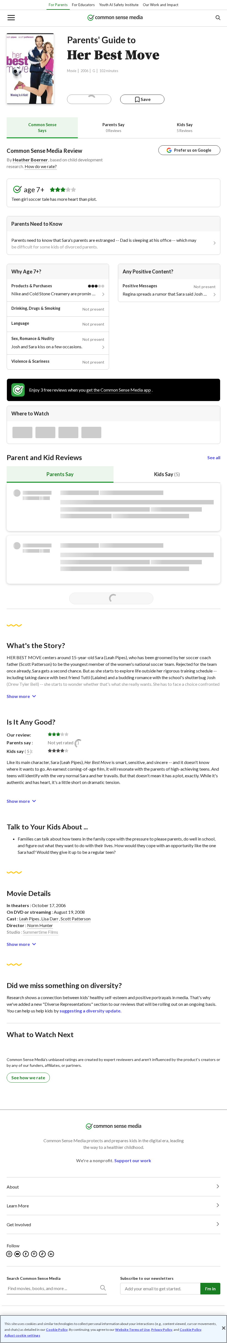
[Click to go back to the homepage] (115, 18)
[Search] (103, 1288)
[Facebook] (26, 1254)
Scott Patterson (76, 918)
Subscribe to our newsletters (147, 1278)
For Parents (58, 4)
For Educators (83, 4)
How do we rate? (41, 166)
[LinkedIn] (51, 1254)
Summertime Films (40, 932)
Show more (18, 696)
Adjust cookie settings (22, 1335)
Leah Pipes (29, 918)
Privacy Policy (161, 1329)
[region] (113, 1329)
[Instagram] (9, 1254)
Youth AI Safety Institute (118, 4)
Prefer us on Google (192, 150)
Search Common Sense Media (34, 1278)
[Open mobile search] (217, 18)
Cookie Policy (57, 1329)
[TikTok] (43, 1254)
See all (213, 457)
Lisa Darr (49, 918)
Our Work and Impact (160, 4)
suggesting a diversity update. (91, 1010)
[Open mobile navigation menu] (11, 18)
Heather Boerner (30, 159)
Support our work (132, 1160)
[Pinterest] (34, 1254)
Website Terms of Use (132, 1329)
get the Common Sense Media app (118, 389)
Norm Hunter (40, 925)
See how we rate (28, 1077)
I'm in (210, 1288)
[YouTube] (18, 1254)
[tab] (42, 127)
